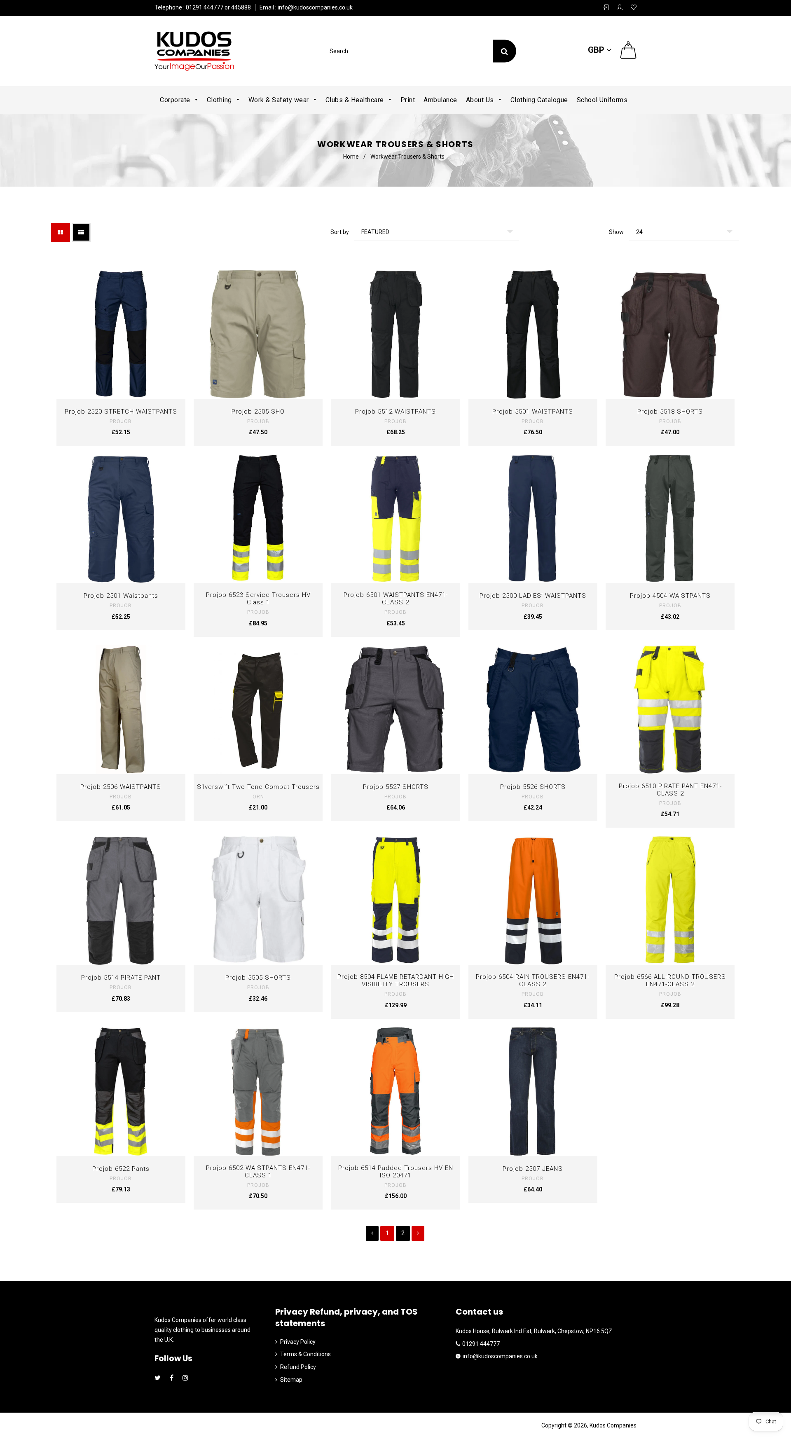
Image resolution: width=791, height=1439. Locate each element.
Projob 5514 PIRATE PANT (121, 977)
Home (351, 156)
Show (616, 232)
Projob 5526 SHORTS (533, 787)
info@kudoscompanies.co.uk (314, 7)
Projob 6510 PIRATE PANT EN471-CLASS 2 (670, 789)
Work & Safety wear (279, 100)
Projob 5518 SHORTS (670, 411)
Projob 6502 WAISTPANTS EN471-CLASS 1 (258, 1171)
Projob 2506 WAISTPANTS (120, 787)
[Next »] (418, 1233)
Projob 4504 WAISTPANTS (670, 595)
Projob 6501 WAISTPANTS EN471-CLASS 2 (396, 598)
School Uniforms (602, 100)
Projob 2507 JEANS (533, 1168)
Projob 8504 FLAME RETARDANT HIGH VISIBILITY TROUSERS (395, 980)
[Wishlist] (634, 8)
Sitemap (291, 1379)
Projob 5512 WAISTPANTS (395, 411)
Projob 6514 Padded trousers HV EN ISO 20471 (395, 1171)
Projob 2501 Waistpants (121, 595)
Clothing (220, 100)
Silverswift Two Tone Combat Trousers (258, 787)
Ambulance (440, 100)
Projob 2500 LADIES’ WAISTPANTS (533, 595)
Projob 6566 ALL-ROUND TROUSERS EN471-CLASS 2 (670, 980)
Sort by (339, 232)
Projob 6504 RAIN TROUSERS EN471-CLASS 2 (533, 980)
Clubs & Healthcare (355, 100)
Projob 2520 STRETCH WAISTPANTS (121, 411)
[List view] (81, 232)
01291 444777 (481, 1344)
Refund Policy (298, 1367)
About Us (481, 100)
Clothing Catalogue (539, 100)
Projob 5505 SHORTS (258, 977)
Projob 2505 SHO (258, 411)
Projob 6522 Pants (121, 1168)
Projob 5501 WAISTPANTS (532, 411)
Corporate (176, 100)
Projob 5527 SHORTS (395, 787)
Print (407, 100)
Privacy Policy (298, 1341)
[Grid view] (60, 232)
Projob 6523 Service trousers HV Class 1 (258, 598)
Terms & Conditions (305, 1354)
